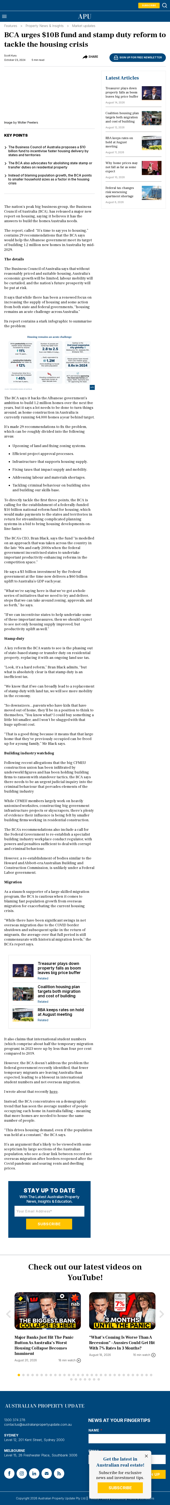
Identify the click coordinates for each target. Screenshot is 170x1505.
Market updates (83, 26)
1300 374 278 (14, 1420)
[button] (19, 1375)
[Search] (164, 5)
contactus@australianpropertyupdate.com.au (38, 1424)
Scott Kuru (10, 55)
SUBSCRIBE (120, 1487)
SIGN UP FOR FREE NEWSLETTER (140, 57)
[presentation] (8, 1314)
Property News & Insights (45, 26)
